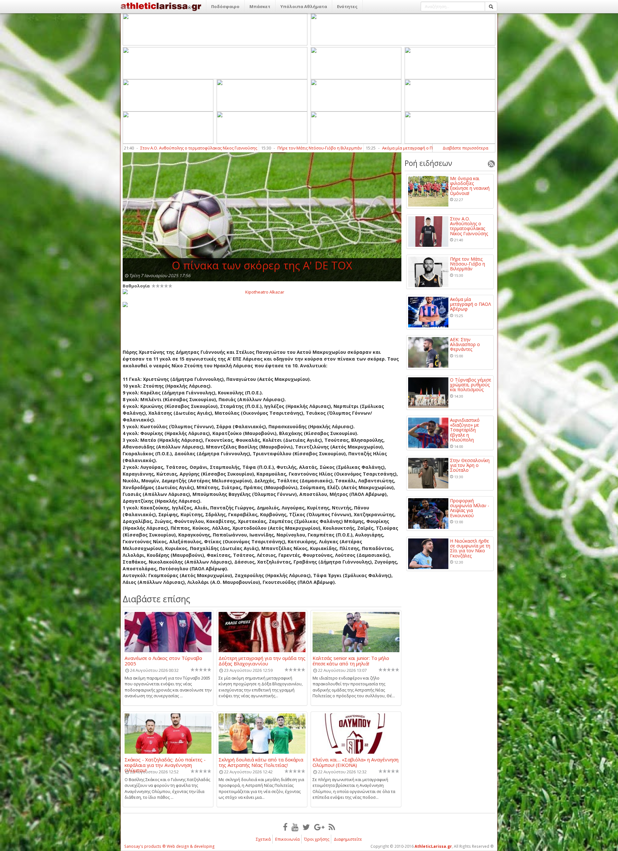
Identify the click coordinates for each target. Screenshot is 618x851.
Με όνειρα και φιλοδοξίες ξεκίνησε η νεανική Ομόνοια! (470, 186)
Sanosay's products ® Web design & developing (169, 846)
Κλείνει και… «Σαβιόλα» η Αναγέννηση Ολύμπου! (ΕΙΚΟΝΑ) (355, 762)
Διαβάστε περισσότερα (465, 148)
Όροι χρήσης (316, 839)
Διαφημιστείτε (348, 839)
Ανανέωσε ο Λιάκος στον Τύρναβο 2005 (163, 660)
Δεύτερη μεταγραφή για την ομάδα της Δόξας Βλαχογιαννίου (262, 660)
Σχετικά (263, 839)
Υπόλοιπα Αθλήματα (303, 6)
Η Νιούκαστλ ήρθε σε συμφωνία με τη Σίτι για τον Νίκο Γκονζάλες (470, 548)
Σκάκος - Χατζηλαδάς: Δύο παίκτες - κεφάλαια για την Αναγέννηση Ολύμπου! (165, 762)
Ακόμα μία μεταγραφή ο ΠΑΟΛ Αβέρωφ (367, 148)
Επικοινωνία (287, 839)
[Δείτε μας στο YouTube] (295, 826)
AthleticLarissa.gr (433, 846)
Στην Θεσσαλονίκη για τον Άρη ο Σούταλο (470, 465)
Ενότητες (347, 6)
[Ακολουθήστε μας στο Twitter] (306, 826)
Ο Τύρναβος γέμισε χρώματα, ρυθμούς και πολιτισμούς (470, 384)
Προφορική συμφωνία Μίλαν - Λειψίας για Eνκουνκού (469, 508)
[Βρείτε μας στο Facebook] (285, 826)
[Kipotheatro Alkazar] (262, 292)
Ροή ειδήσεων (428, 163)
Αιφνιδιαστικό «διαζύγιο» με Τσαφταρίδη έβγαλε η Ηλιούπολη (465, 430)
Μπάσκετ (259, 6)
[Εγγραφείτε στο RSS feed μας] (332, 826)
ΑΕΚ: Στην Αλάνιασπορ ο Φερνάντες (465, 344)
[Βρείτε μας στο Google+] (319, 826)
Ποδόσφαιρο (225, 6)
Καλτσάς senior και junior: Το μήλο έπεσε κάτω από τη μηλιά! (351, 660)
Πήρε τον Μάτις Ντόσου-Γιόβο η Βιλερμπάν (266, 148)
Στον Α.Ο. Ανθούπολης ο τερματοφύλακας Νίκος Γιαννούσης (145, 148)
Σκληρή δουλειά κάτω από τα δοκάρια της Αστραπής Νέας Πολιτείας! (261, 762)
